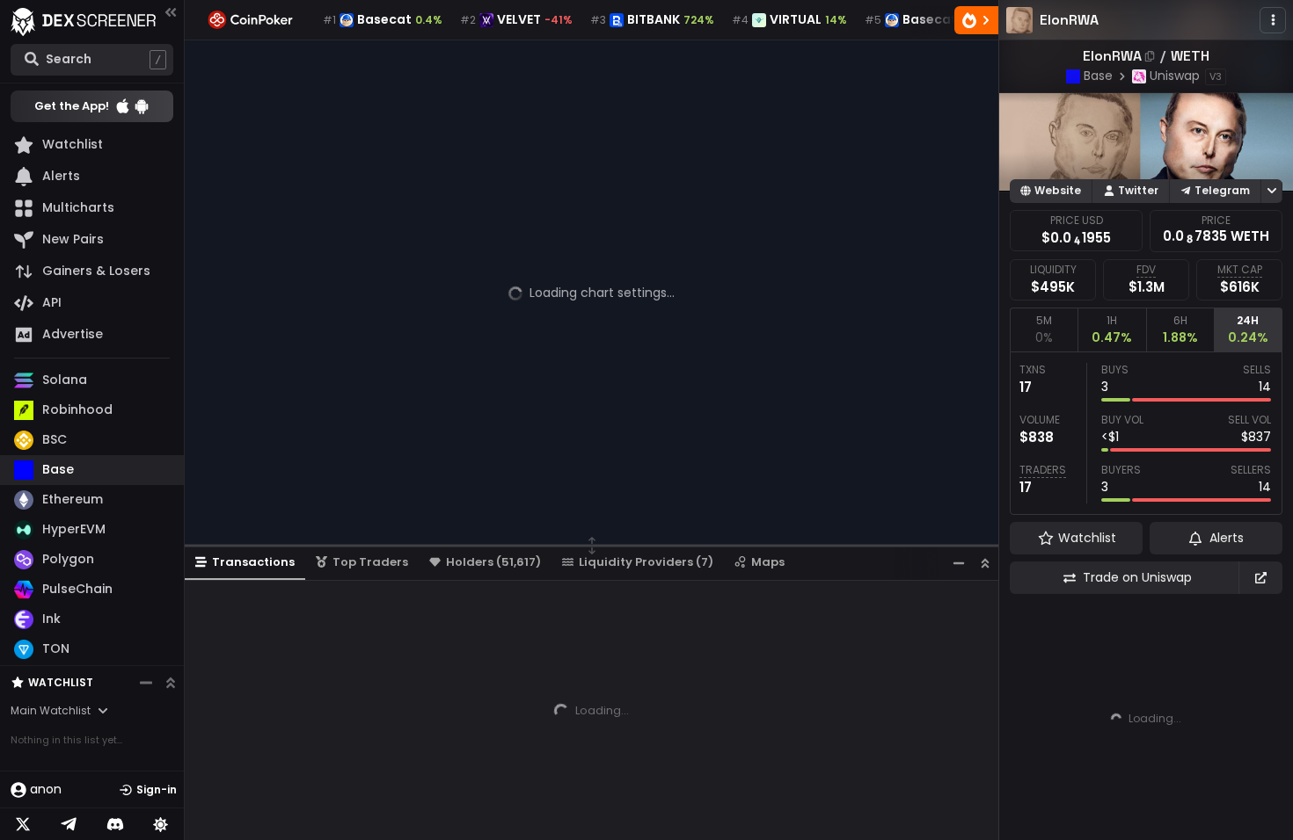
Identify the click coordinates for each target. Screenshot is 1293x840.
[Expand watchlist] (170, 682)
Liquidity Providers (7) (646, 562)
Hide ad (1257, 829)
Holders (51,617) (493, 562)
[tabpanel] (1146, 433)
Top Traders (370, 562)
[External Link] (1260, 577)
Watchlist (60, 682)
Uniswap (1175, 75)
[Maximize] (985, 563)
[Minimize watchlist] (146, 682)
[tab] (1044, 329)
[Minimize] (959, 563)
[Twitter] (23, 824)
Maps (768, 562)
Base (1098, 75)
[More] (1273, 20)
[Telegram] (68, 824)
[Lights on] (161, 824)
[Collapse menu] (170, 12)
